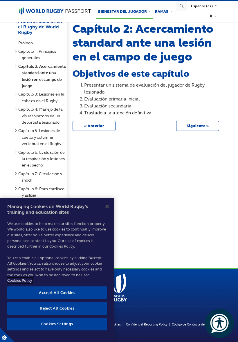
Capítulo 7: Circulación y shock (41, 177)
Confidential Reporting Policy (147, 324)
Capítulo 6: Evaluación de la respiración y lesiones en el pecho (43, 159)
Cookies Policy (19, 280)
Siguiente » (198, 125)
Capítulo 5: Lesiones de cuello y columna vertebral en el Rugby (41, 137)
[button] (203, 6)
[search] (181, 6)
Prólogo (27, 42)
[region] (57, 270)
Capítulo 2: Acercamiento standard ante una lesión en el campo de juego (43, 76)
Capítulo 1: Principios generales (38, 54)
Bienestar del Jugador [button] (123, 11)
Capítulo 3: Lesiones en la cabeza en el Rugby (42, 97)
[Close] (107, 206)
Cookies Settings (7, 334)
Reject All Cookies (57, 308)
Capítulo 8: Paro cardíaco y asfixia (42, 192)
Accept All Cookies (57, 292)
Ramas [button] (162, 11)
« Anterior (94, 125)
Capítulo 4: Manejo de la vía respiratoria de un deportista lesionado (42, 116)
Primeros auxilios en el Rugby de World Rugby (40, 26)
